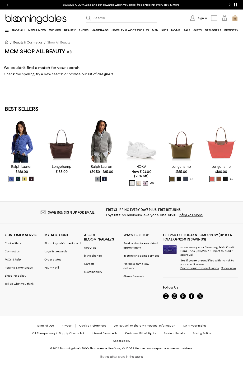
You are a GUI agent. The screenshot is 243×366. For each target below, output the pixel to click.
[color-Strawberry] (212, 179)
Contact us (12, 251)
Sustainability (93, 272)
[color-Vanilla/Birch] (138, 183)
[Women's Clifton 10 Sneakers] (141, 141)
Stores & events (133, 276)
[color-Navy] (104, 179)
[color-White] (132, 183)
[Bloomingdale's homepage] (7, 43)
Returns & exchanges (19, 267)
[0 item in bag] (235, 18)
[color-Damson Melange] (31, 179)
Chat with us (13, 243)
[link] (22, 173)
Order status (52, 259)
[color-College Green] (18, 179)
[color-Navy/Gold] (185, 179)
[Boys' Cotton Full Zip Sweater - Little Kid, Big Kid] (101, 141)
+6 (191, 179)
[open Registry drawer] (224, 18)
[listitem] (121, 5)
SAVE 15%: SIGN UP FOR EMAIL (71, 212)
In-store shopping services (141, 255)
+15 (152, 183)
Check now (228, 268)
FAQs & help (13, 259)
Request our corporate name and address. (164, 348)
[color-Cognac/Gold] (218, 179)
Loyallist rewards (55, 251)
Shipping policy (15, 275)
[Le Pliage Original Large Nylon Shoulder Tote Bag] (221, 141)
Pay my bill (51, 267)
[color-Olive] (172, 179)
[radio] (11, 179)
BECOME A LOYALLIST (77, 4)
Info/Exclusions (191, 215)
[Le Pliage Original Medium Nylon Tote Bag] (181, 141)
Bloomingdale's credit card (62, 243)
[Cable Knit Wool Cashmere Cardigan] (22, 141)
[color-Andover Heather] (97, 179)
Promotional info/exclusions (199, 268)
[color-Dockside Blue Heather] (11, 179)
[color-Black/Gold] (179, 179)
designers (105, 74)
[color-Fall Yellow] (24, 179)
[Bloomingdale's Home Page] (36, 19)
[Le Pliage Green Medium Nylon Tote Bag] (62, 141)
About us (90, 247)
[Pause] (235, 5)
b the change (93, 255)
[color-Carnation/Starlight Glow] (145, 183)
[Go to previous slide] (7, 5)
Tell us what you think (19, 283)
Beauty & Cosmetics (27, 42)
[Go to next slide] (230, 5)
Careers (89, 263)
